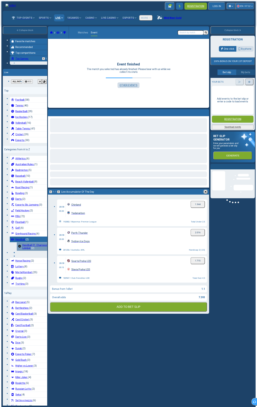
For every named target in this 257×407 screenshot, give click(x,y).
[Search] (206, 32)
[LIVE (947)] (51, 32)
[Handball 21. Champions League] (64, 32)
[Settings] (231, 6)
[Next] (58, 191)
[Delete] (206, 192)
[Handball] (58, 32)
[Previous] (43, 58)
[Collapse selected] (40, 110)
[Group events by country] (44, 110)
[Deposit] (179, 6)
